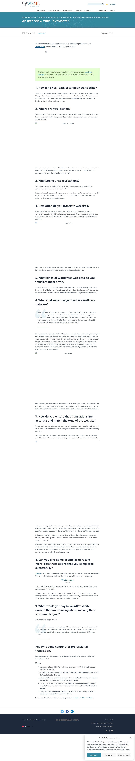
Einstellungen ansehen (124, 755)
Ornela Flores (30, 33)
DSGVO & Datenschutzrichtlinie (102, 723)
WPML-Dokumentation (84, 10)
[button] (130, 738)
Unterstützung (101, 10)
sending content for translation (82, 698)
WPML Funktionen (54, 10)
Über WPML (109, 720)
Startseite (40, 10)
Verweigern (109, 755)
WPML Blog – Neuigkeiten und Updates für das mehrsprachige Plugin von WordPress (55, 17)
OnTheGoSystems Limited (36, 720)
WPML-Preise (67, 10)
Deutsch (27, 727)
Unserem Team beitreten (104, 726)
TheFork (38, 573)
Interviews (86, 17)
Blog (112, 10)
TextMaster (40, 46)
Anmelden (112, 4)
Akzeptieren (93, 755)
